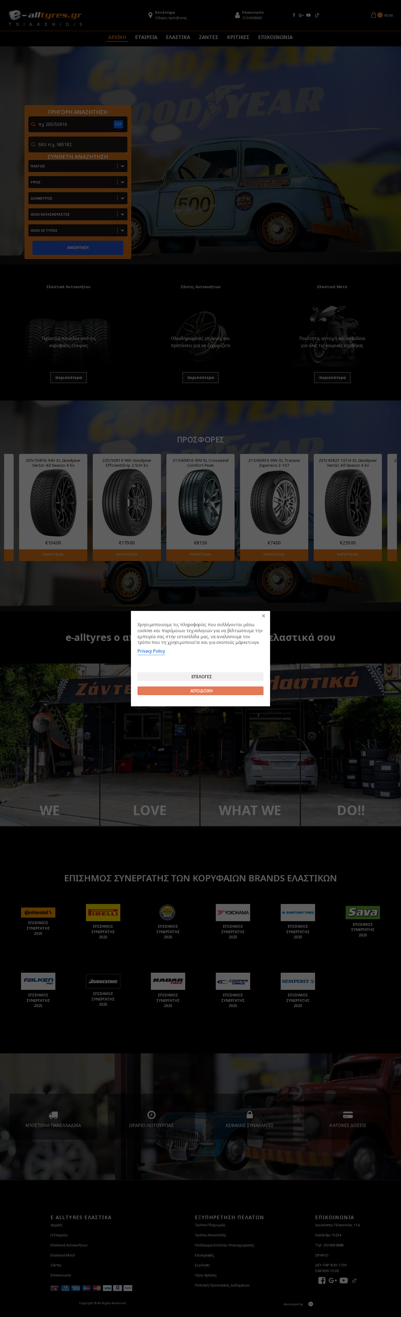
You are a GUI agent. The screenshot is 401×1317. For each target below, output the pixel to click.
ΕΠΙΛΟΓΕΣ (201, 677)
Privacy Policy (151, 651)
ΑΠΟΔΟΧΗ (201, 691)
